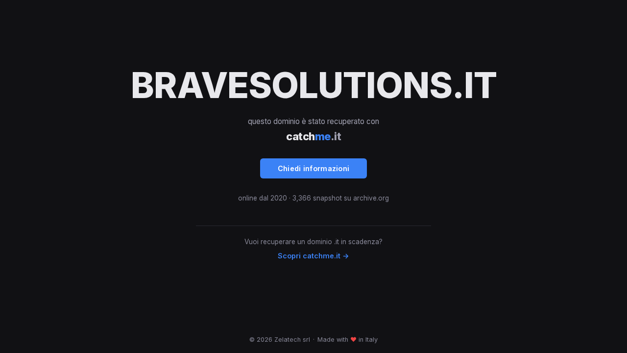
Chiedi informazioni (314, 168)
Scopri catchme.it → (313, 256)
